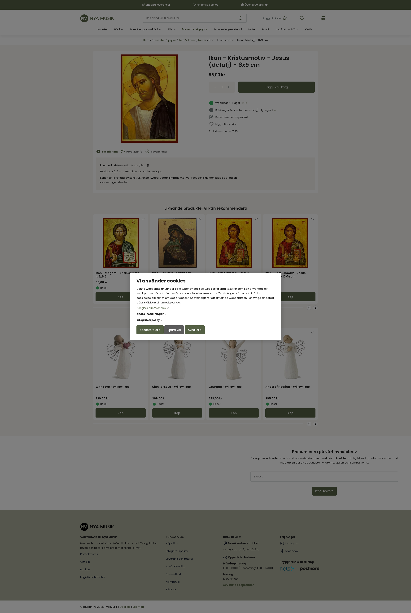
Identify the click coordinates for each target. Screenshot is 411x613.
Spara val (174, 330)
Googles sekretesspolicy (151, 308)
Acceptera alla (150, 330)
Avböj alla (194, 330)
